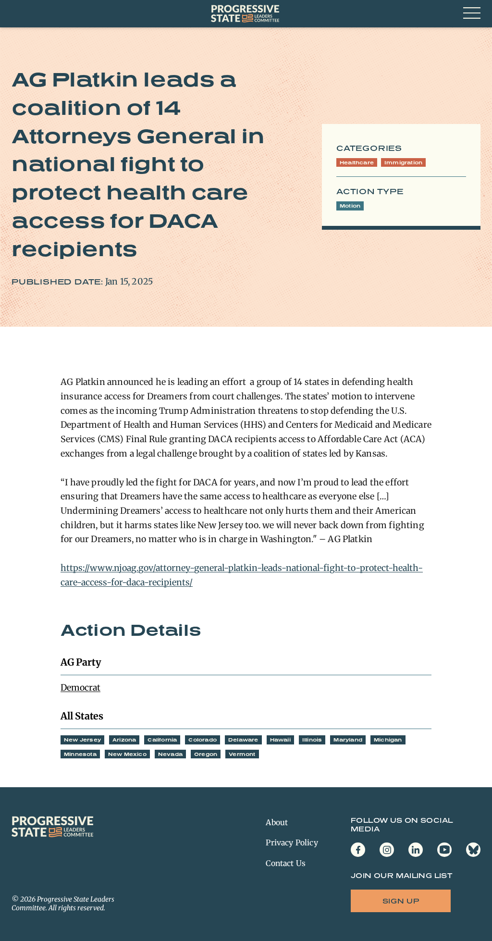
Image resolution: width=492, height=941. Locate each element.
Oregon (205, 754)
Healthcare (357, 162)
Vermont (242, 754)
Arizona (124, 740)
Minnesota (80, 754)
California (162, 740)
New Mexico (127, 754)
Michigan (388, 740)
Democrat (80, 687)
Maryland (347, 740)
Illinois (312, 740)
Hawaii (280, 740)
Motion (350, 206)
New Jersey (82, 740)
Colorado (202, 740)
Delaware (243, 740)
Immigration (403, 162)
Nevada (170, 754)
